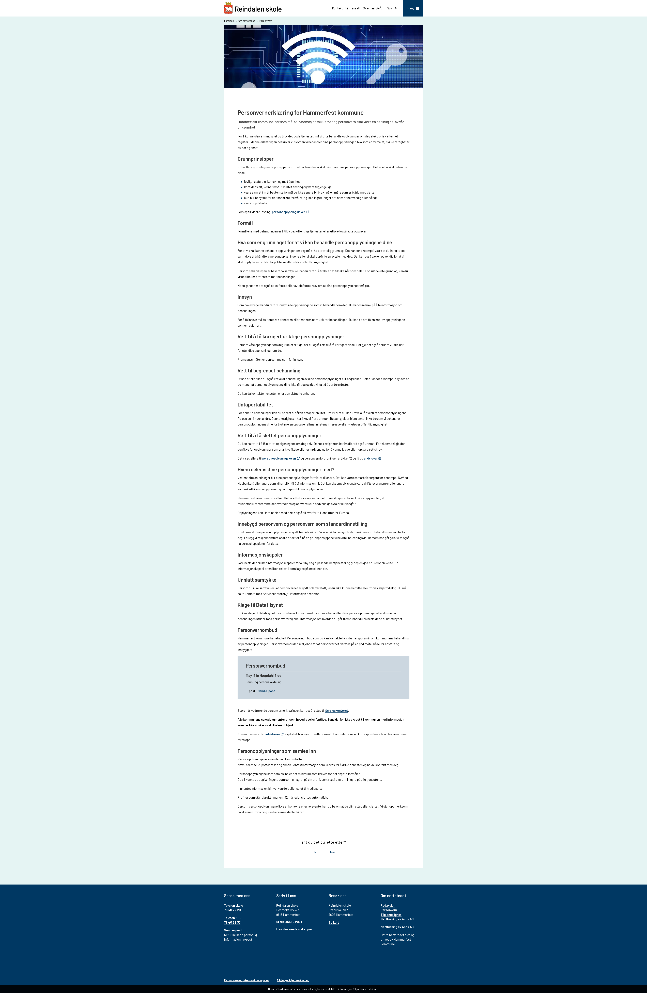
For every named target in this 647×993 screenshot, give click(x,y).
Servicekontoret (336, 710)
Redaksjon (388, 905)
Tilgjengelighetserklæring (293, 980)
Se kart (334, 922)
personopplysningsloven (288, 212)
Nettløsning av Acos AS (397, 919)
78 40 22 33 (232, 922)
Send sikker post (289, 922)
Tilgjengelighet (391, 915)
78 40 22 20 (232, 910)
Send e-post (266, 691)
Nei (332, 852)
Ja (314, 852)
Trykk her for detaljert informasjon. (333, 988)
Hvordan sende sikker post (295, 929)
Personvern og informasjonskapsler (246, 980)
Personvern (389, 910)
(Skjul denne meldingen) (366, 988)
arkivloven (272, 734)
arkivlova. (370, 458)
